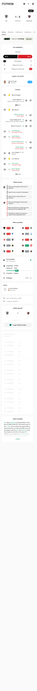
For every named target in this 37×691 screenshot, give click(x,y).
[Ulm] (7, 314)
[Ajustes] (33, 4)
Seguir (31, 11)
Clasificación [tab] (19, 32)
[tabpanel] (18, 225)
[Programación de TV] (24, 4)
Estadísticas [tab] (27, 32)
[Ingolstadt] (28, 314)
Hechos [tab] (4, 32)
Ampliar (18, 439)
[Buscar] (29, 4)
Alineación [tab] (11, 32)
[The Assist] (18, 38)
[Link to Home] (8, 4)
